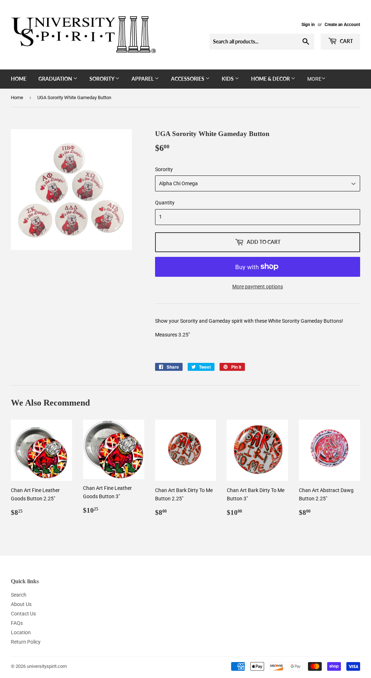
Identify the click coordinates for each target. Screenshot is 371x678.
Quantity (165, 202)
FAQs (17, 623)
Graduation (55, 79)
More (314, 79)
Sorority (102, 79)
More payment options (257, 286)
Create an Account (342, 24)
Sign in (308, 24)
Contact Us (23, 613)
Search (18, 595)
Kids (228, 79)
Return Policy (26, 642)
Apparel (143, 79)
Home (18, 79)
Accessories (188, 79)
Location (21, 632)
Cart (346, 41)
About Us (21, 604)
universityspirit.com (47, 666)
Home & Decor (271, 79)
